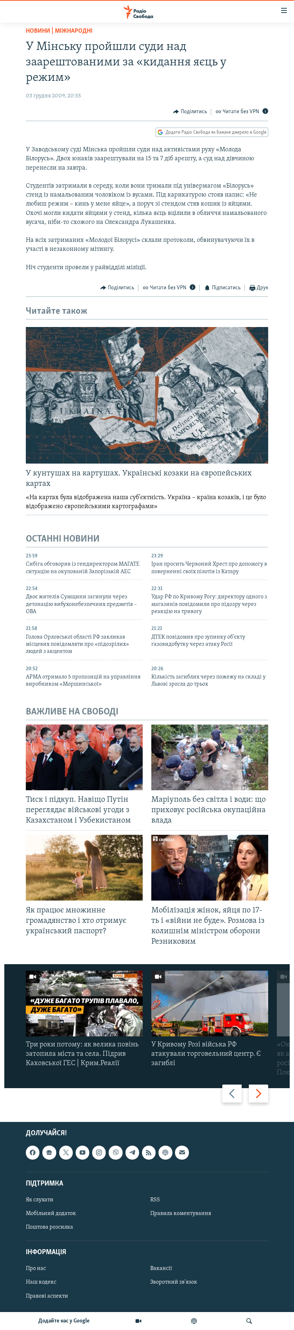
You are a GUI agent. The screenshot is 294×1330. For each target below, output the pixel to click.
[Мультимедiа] (138, 1321)
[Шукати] (249, 1321)
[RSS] (149, 1153)
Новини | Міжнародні (59, 31)
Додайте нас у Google (64, 1321)
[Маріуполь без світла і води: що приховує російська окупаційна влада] (209, 757)
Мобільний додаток (51, 1213)
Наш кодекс (41, 1282)
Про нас (36, 1269)
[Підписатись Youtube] (82, 1153)
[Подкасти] (194, 1321)
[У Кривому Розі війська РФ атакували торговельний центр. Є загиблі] (209, 1003)
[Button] (190, 111)
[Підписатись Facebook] (32, 1153)
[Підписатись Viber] (115, 1153)
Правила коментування (180, 1213)
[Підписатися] (182, 1153)
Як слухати (39, 1200)
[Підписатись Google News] (49, 1153)
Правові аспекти (47, 1296)
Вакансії (161, 1269)
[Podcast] (165, 1153)
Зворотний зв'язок (173, 1282)
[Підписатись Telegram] (132, 1153)
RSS (155, 1200)
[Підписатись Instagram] (99, 1153)
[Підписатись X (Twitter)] (66, 1153)
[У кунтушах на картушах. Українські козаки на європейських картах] (147, 395)
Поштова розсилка (49, 1227)
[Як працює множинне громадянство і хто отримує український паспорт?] (84, 868)
